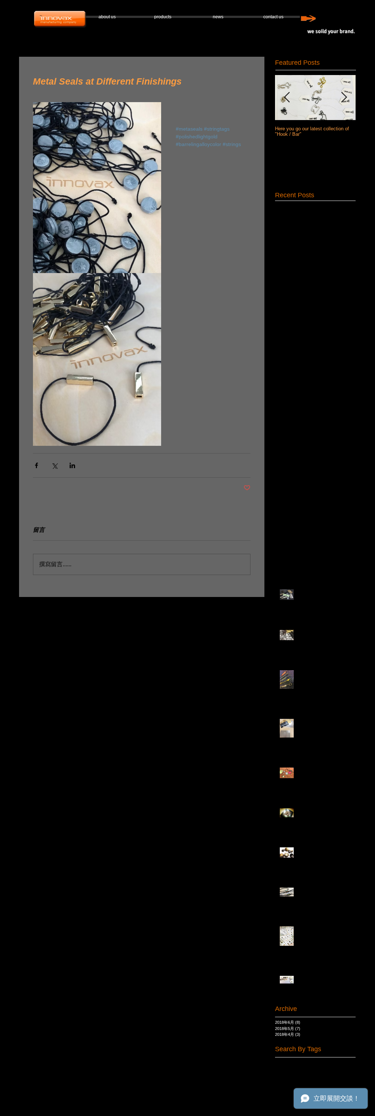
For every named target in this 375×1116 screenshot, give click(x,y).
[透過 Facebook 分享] (36, 465)
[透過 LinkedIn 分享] (72, 465)
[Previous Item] (286, 97)
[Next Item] (344, 97)
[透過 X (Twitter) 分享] (54, 465)
